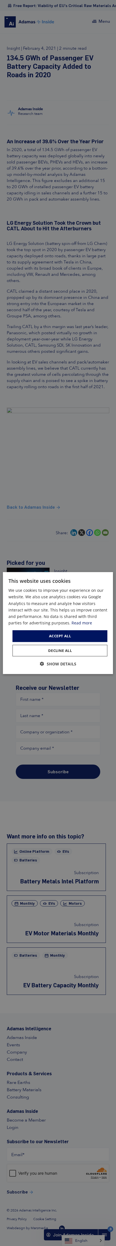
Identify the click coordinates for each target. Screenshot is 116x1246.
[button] (58, 663)
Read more (82, 623)
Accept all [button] (60, 635)
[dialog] (58, 623)
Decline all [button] (60, 650)
